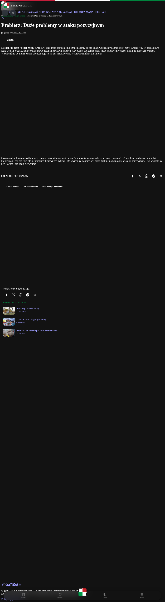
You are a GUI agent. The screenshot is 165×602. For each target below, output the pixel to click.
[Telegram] (154, 176)
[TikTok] (17, 585)
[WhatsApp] (147, 176)
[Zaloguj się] (2, 18)
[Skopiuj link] (161, 176)
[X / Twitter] (5, 585)
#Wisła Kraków (12, 186)
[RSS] (20, 585)
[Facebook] (132, 176)
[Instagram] (11, 585)
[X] (139, 176)
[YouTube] (8, 585)
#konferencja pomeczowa (52, 186)
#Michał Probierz (31, 186)
